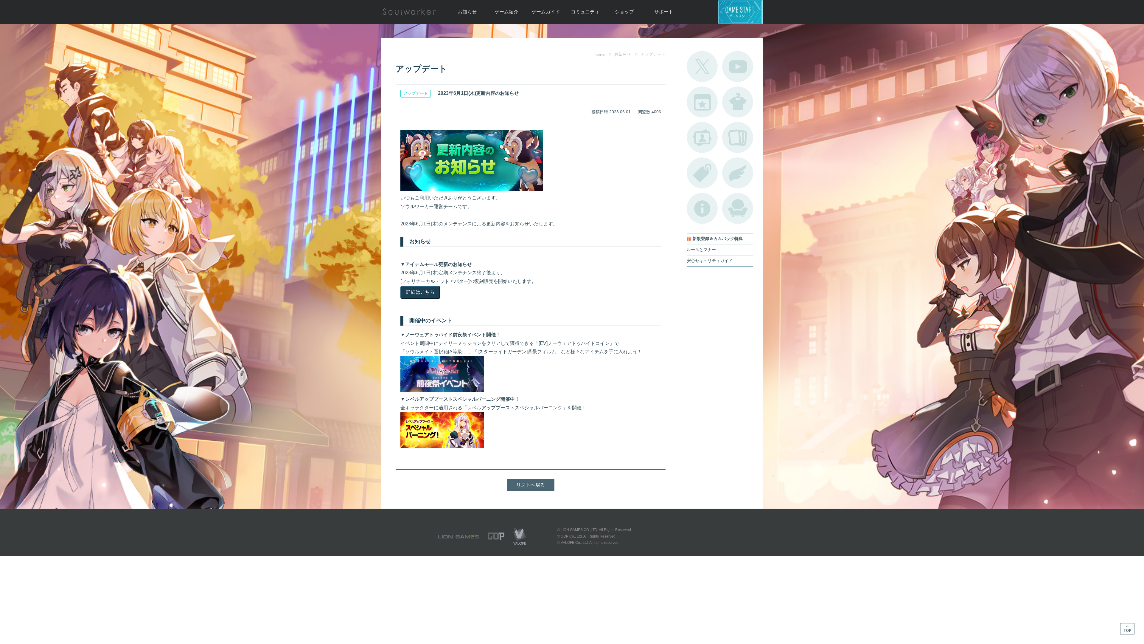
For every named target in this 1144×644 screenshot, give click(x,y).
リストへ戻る (530, 484)
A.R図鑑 (737, 137)
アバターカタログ (737, 101)
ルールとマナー (701, 249)
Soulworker (408, 12)
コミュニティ (585, 11)
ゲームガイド (545, 11)
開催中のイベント (702, 101)
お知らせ (467, 11)
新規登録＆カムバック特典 (718, 238)
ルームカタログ (737, 208)
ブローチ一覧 (737, 172)
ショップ (624, 11)
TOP (1127, 628)
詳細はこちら (420, 292)
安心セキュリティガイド (710, 260)
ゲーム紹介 (506, 11)
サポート (663, 11)
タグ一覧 (702, 172)
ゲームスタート (740, 12)
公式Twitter (702, 66)
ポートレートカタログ (702, 137)
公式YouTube (737, 66)
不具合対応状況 (702, 208)
